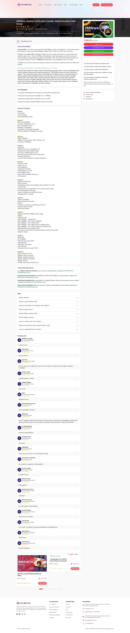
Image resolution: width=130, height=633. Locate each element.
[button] (36, 589)
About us (68, 604)
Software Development (54, 614)
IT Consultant (52, 604)
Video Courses (57, 4)
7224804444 (90, 623)
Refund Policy (69, 612)
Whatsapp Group (99, 51)
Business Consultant (54, 607)
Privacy (28, 628)
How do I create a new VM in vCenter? (30, 321)
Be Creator (68, 617)
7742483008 (96, 611)
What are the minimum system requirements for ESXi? (34, 325)
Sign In (96, 4)
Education (51, 617)
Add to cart (98, 44)
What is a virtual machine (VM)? (28, 301)
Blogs (65, 4)
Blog (67, 609)
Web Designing (52, 612)
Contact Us (68, 607)
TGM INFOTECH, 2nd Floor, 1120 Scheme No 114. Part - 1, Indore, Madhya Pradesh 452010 (98, 616)
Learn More (42, 568)
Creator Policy (69, 614)
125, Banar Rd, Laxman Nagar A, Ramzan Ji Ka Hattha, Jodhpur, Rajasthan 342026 (97, 605)
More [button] (81, 4)
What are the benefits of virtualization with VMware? (34, 305)
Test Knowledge (73, 4)
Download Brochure (98, 47)
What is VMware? (24, 297)
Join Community (107, 4)
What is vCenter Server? (26, 309)
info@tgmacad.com (89, 608)
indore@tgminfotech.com (91, 620)
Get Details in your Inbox (98, 54)
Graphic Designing (53, 609)
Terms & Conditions (21, 628)
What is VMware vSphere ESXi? (28, 313)
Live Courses (47, 4)
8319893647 (90, 611)
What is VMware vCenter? (26, 317)
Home (40, 4)
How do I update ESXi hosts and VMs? (30, 329)
